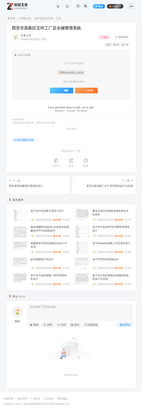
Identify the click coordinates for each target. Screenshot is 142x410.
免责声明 (22, 398)
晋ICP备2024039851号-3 (57, 403)
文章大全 (26, 35)
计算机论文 (24, 18)
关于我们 (49, 398)
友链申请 (8, 398)
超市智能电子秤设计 (42, 259)
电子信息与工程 (44, 18)
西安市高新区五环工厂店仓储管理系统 (46, 28)
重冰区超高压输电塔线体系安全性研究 (110, 212)
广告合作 (35, 398)
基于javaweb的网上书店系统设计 (111, 243)
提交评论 (125, 324)
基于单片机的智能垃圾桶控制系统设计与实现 (110, 277)
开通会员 (116, 6)
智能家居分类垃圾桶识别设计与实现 (49, 245)
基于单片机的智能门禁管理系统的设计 (49, 277)
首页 (12, 18)
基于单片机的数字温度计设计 (47, 210)
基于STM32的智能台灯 (105, 259)
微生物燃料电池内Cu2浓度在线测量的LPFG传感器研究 (50, 228)
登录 (66, 90)
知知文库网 (29, 403)
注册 (90, 90)
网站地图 (62, 398)
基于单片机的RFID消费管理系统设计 (111, 228)
